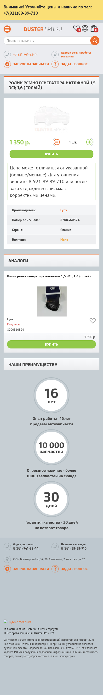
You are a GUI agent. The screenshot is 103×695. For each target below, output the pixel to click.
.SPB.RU (43, 29)
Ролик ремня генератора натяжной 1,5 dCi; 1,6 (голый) (49, 276)
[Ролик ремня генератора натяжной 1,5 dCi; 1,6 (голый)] (51, 301)
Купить (51, 154)
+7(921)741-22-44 (25, 54)
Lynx (63, 210)
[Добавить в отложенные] (93, 321)
